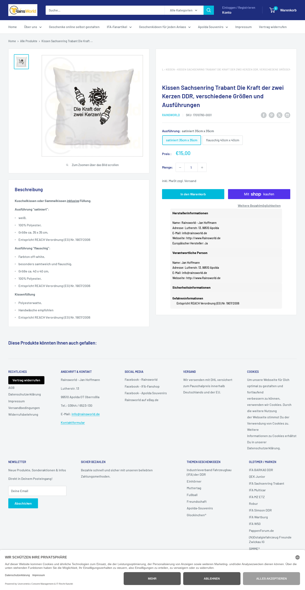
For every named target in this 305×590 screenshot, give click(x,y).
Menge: (167, 167)
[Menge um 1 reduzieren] (180, 167)
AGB (11, 387)
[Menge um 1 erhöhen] (202, 167)
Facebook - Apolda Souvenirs (146, 393)
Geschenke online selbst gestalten (74, 27)
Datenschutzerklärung (24, 394)
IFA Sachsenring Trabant (266, 483)
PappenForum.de (261, 530)
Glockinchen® (196, 515)
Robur (253, 503)
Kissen (170, 69)
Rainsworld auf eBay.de (142, 400)
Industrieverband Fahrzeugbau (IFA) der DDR (209, 472)
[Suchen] (209, 10)
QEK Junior (257, 476)
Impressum (243, 27)
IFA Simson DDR (260, 510)
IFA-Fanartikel (117, 27)
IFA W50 (255, 524)
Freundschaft (197, 501)
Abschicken (23, 503)
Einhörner (194, 481)
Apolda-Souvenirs (200, 508)
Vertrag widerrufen (273, 27)
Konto (226, 12)
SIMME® (254, 549)
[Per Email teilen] (287, 115)
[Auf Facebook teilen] (264, 115)
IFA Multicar (257, 490)
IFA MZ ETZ (257, 497)
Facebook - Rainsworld (141, 379)
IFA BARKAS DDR (261, 470)
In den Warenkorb (193, 194)
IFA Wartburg (258, 517)
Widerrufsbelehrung (23, 414)
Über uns (30, 27)
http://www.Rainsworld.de (203, 238)
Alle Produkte (28, 41)
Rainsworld (171, 115)
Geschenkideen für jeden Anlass (162, 27)
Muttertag (194, 488)
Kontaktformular (73, 422)
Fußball (192, 495)
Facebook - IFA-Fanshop (142, 386)
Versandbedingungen (24, 408)
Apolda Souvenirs (210, 27)
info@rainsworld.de (194, 233)
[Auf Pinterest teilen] (271, 115)
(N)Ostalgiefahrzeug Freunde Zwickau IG (270, 539)
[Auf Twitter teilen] (279, 115)
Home (12, 27)
